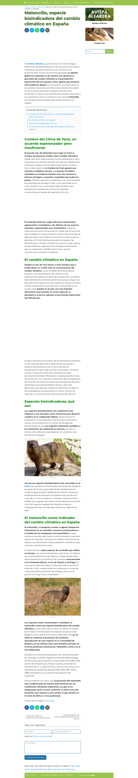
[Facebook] (27, 30)
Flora (66, 3)
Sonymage (49, 701)
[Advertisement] (53, 48)
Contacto (69, 775)
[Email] (47, 30)
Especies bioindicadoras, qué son (43, 123)
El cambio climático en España (42, 120)
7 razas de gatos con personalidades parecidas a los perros (66, 717)
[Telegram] (42, 30)
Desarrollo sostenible (103, 3)
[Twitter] (32, 30)
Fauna (56, 3)
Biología (44, 3)
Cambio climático (81, 3)
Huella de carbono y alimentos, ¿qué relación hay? (38, 717)
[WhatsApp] (37, 30)
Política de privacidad (42, 736)
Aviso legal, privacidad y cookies (52, 775)
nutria (27, 486)
